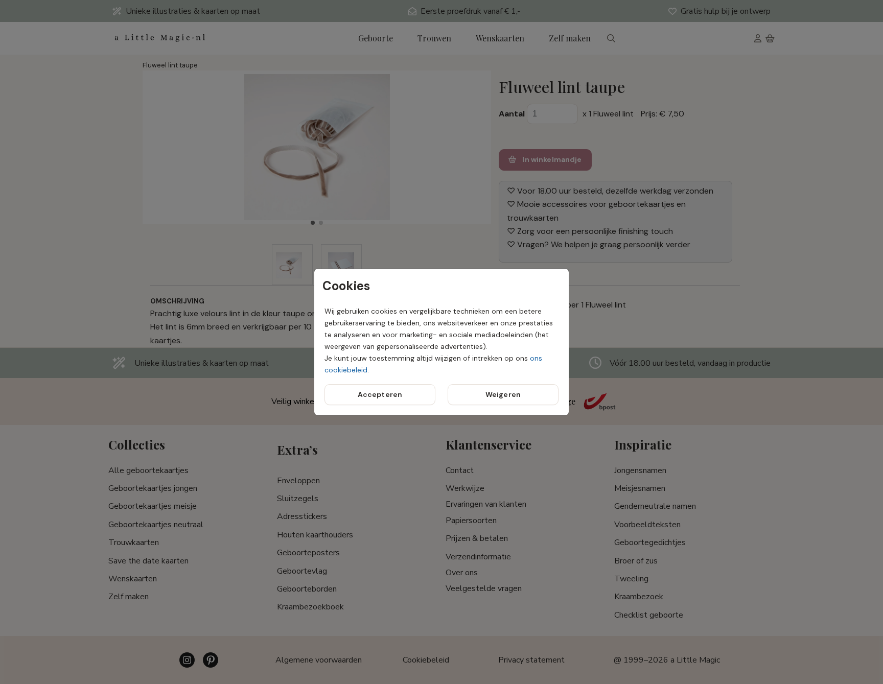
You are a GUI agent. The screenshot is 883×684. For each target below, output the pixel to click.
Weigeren (503, 394)
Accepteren (380, 394)
